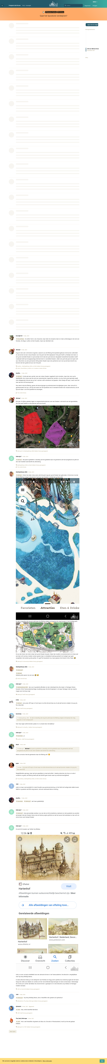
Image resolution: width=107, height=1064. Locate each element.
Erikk (20, 767)
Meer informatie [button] (47, 1061)
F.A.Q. (23, 5)
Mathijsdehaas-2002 (23, 687)
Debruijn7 (20, 670)
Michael (20, 376)
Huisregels (28, 5)
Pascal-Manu (21, 339)
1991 (19, 1009)
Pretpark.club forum (15, 5)
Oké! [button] (102, 1061)
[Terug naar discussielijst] (2, 5)
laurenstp (20, 736)
